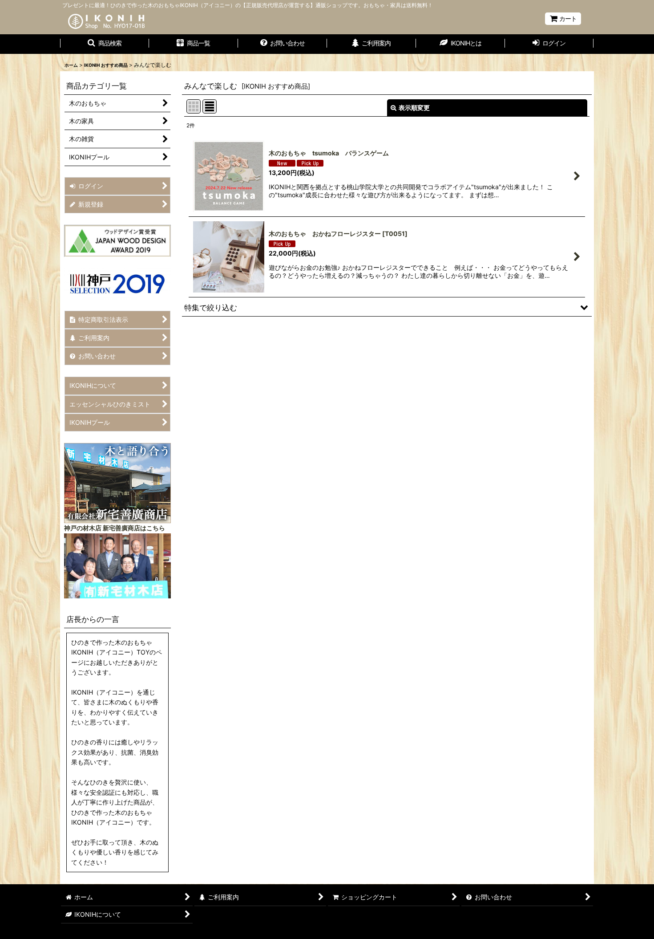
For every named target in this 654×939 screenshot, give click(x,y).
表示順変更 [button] (414, 107)
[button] (104, 44)
